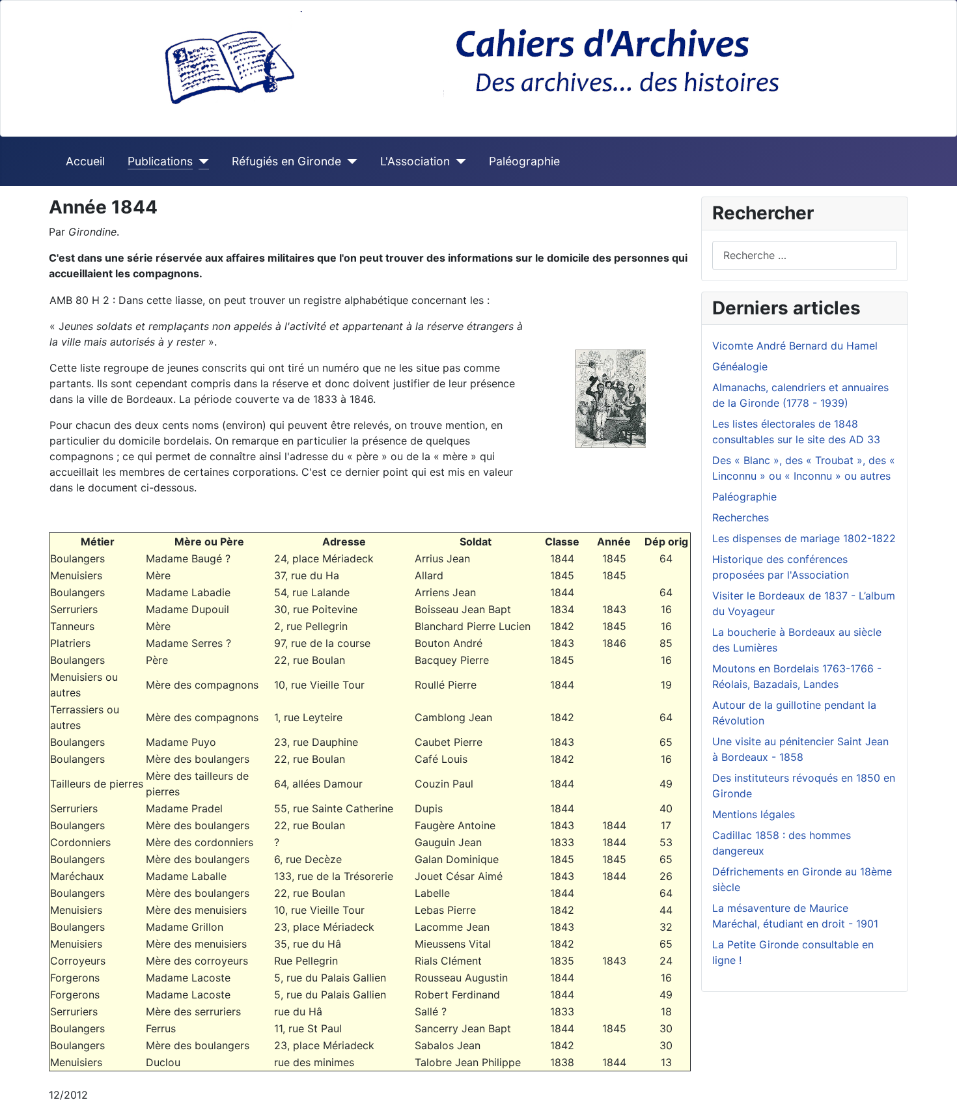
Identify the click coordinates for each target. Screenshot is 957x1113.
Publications (160, 161)
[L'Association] (458, 161)
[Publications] (201, 161)
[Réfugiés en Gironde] (349, 161)
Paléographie (524, 161)
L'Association (415, 161)
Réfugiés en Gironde (286, 161)
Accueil (85, 161)
